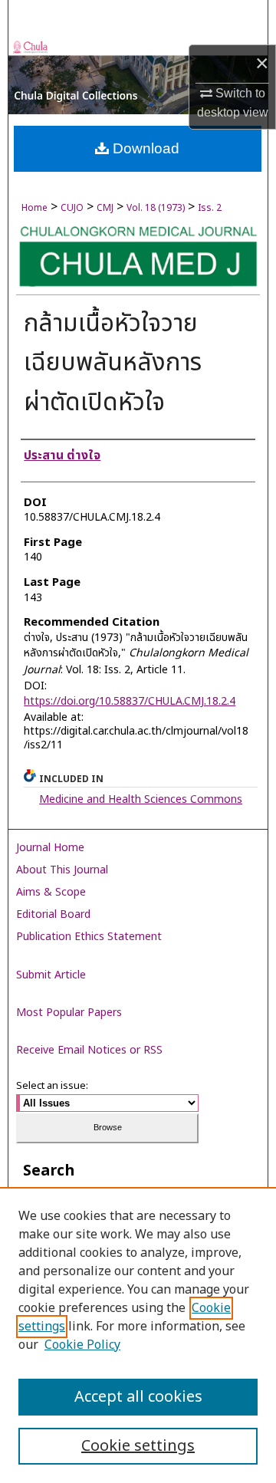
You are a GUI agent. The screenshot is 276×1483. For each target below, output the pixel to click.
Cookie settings (138, 1446)
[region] (138, 1335)
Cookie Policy (82, 1345)
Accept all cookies (138, 1397)
